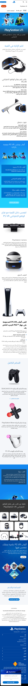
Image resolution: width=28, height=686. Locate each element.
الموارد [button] (24, 656)
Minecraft (23, 195)
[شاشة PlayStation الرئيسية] (14, 2)
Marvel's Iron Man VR (10, 195)
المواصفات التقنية (10, 10)
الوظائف (24, 638)
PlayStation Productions (21, 641)
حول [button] (25, 634)
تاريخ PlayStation (23, 645)
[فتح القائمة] (26, 2)
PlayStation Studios (22, 640)
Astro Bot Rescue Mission (11, 169)
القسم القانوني (24, 678)
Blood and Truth (21, 171)
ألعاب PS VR (18, 10)
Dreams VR (13, 171)
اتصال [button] (25, 659)
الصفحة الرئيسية (23, 631)
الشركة (25, 643)
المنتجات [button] (24, 648)
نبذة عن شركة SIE (23, 636)
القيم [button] (25, 651)
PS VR (24, 10)
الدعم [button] (25, 653)
